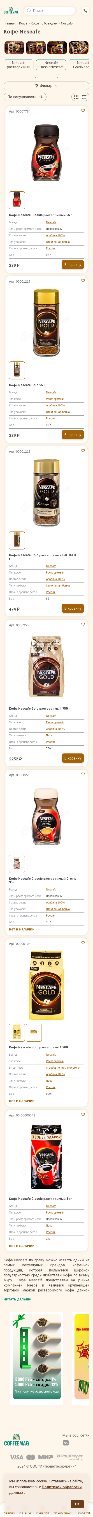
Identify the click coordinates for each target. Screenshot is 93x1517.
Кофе (23, 23)
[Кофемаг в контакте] (66, 1443)
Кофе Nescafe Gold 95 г (27, 385)
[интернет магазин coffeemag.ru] (11, 11)
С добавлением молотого (62, 1067)
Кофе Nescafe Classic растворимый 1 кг (40, 1198)
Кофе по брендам (44, 23)
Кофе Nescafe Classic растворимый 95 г (40, 215)
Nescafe (51, 222)
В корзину (72, 265)
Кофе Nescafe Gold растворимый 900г (39, 1047)
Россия (51, 248)
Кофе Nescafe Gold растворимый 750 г (39, 708)
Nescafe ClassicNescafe (51, 65)
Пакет (49, 735)
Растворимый (55, 399)
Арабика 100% (55, 235)
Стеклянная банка (58, 242)
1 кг (48, 1238)
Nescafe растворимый (18, 65)
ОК (77, 1504)
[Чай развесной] (36, 1358)
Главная (11, 23)
